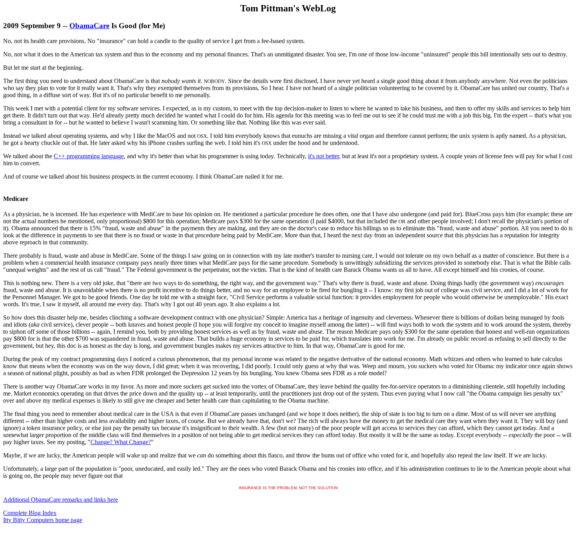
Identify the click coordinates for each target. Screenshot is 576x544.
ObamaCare (89, 26)
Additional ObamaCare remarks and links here (60, 499)
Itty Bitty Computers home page (42, 520)
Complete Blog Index (29, 513)
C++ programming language (89, 156)
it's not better (323, 156)
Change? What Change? (121, 442)
